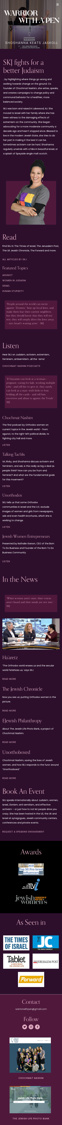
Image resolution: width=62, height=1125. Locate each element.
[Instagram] (31, 1026)
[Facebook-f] (37, 1026)
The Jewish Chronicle (22, 689)
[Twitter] (24, 1026)
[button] (57, 4)
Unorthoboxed (16, 752)
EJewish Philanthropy (22, 721)
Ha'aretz (10, 658)
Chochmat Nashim (31, 1078)
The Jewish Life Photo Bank (31, 1118)
